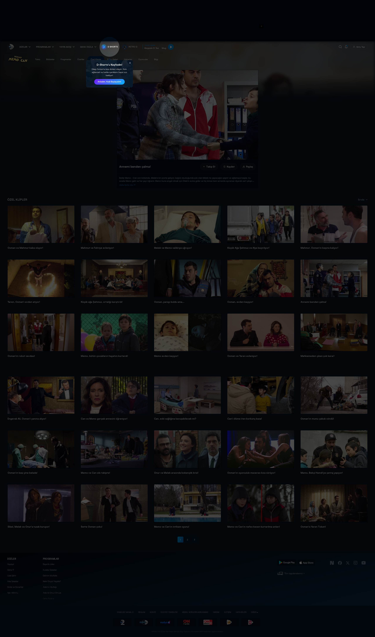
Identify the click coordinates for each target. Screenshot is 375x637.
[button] (130, 63)
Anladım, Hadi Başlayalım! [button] (109, 81)
